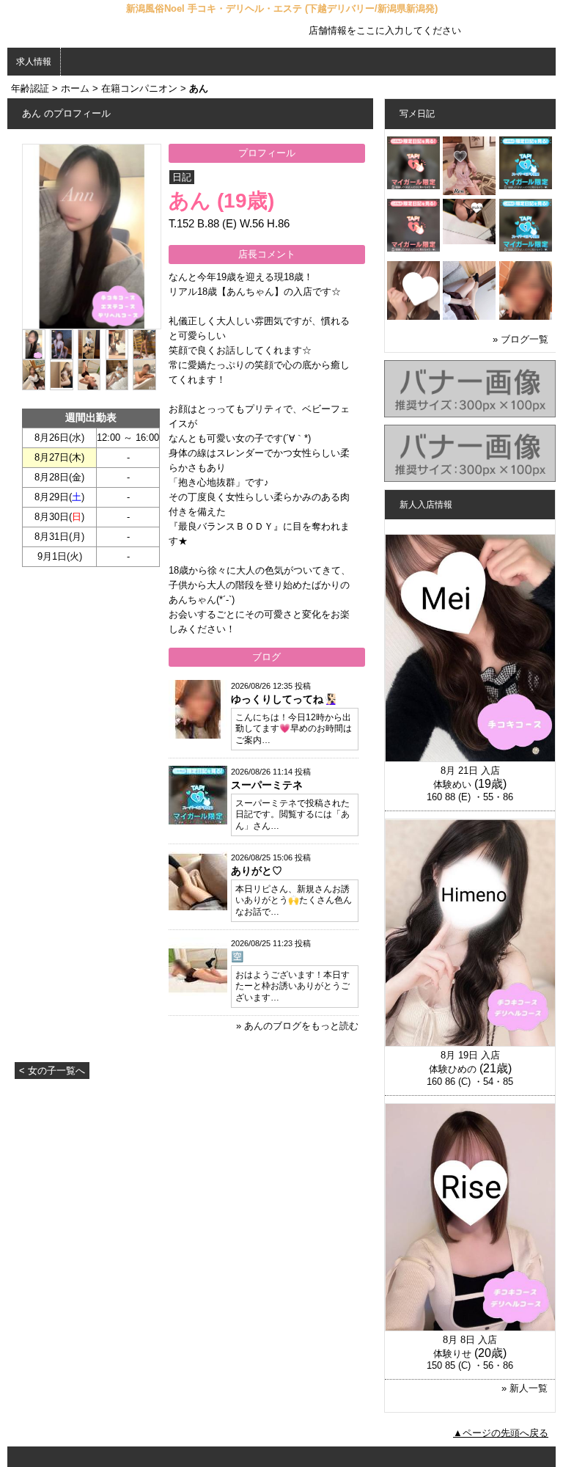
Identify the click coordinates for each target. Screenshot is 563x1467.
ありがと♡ (256, 871)
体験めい (452, 784)
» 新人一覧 (524, 1388)
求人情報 (33, 61)
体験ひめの (452, 1069)
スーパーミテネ (267, 785)
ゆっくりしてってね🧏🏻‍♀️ (283, 699)
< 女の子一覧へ (52, 1070)
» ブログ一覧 (520, 339)
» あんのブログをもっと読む (297, 1025)
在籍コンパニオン (139, 88)
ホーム (75, 88)
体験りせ (452, 1353)
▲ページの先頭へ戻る (500, 1432)
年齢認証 (30, 88)
